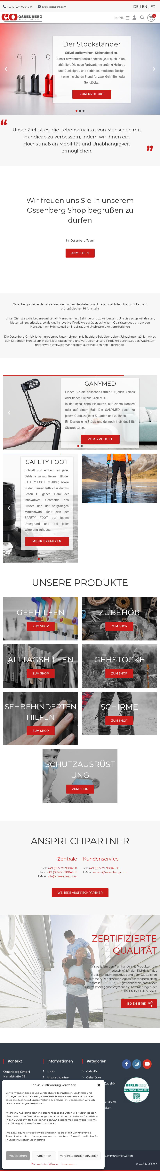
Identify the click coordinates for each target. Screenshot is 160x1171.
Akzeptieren (18, 1156)
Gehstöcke (93, 1077)
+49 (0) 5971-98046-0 (19, 6)
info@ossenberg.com (54, 6)
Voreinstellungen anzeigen (79, 1156)
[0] (151, 18)
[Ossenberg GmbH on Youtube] (147, 1064)
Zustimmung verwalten (116, 1156)
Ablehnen (44, 1156)
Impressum (68, 1164)
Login (51, 1071)
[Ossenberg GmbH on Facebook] (126, 1064)
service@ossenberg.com (109, 872)
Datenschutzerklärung (44, 1164)
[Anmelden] (134, 18)
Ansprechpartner (58, 1077)
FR (153, 6)
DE (136, 6)
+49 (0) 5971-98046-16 (62, 872)
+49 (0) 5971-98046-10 (104, 868)
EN (144, 6)
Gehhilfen (92, 1071)
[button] (99, 1085)
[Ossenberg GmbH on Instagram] (136, 1064)
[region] (80, 69)
